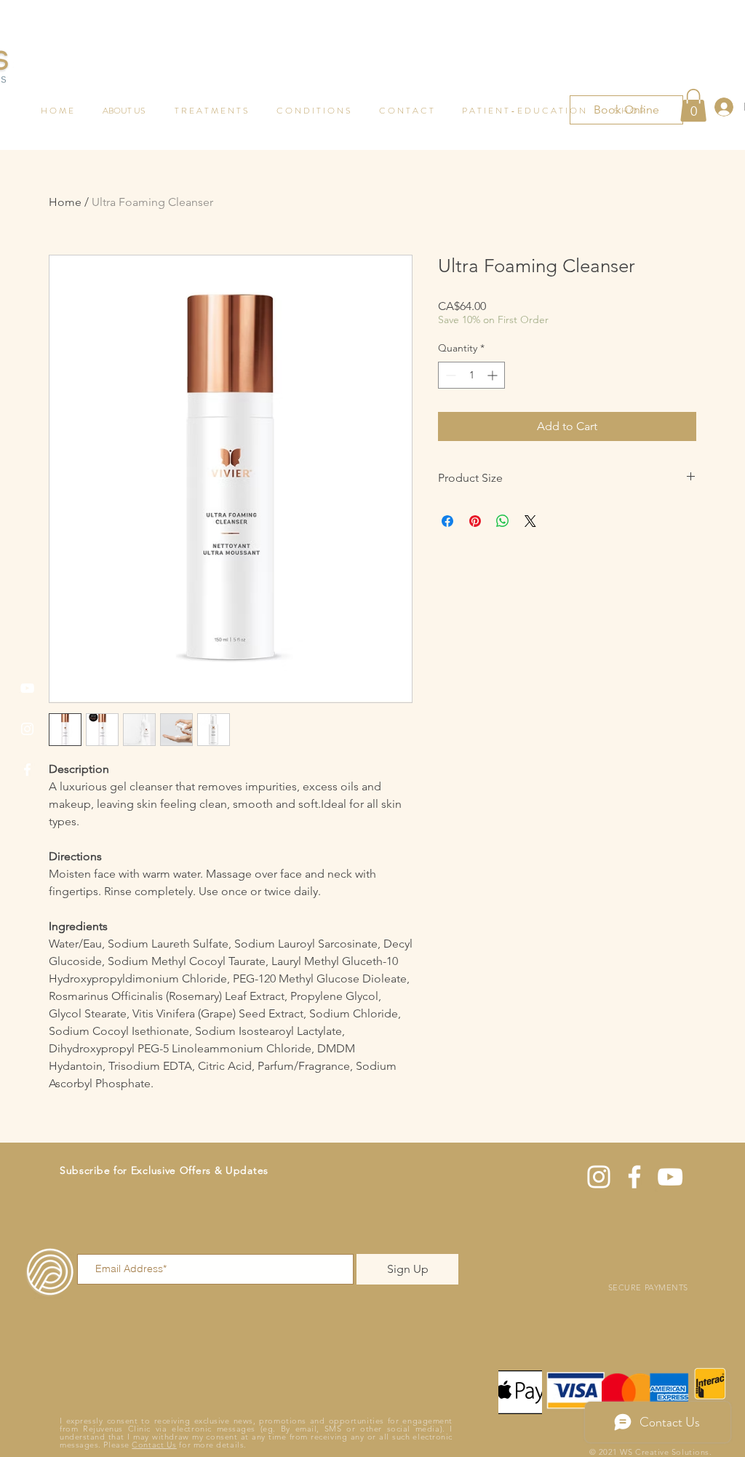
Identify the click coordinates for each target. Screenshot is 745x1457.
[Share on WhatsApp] (502, 521)
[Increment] (494, 375)
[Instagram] (27, 728)
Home (65, 202)
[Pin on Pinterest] (475, 521)
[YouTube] (27, 688)
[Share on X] (530, 521)
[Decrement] (449, 375)
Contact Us (154, 1445)
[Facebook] (27, 769)
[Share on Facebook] (447, 521)
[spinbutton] (471, 375)
